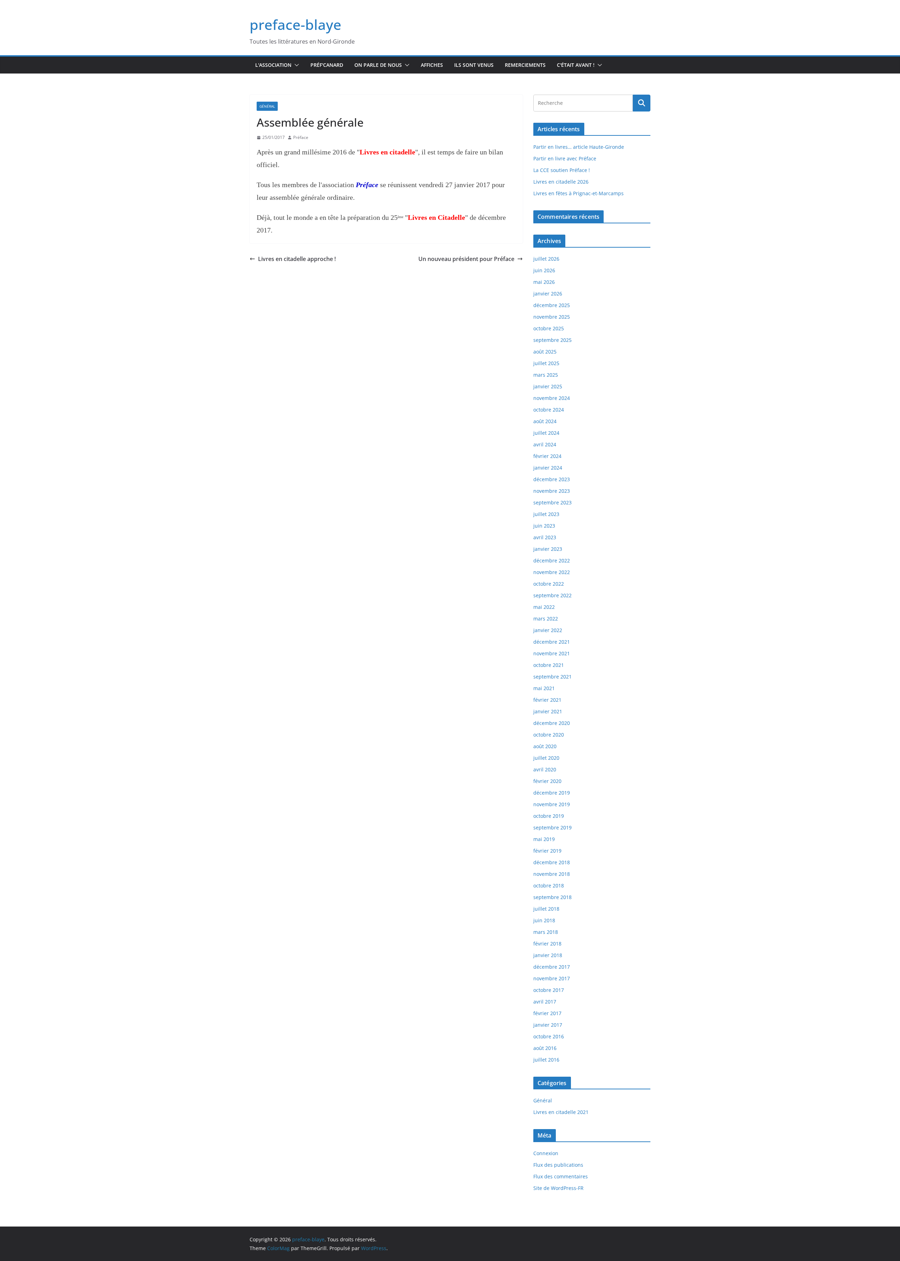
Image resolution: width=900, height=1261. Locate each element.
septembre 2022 (552, 595)
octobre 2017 (548, 990)
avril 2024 (544, 444)
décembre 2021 (551, 641)
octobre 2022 (548, 583)
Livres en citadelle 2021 (561, 1112)
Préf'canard (326, 65)
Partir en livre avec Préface (564, 158)
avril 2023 (544, 537)
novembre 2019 (551, 804)
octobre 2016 (548, 1036)
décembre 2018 (551, 862)
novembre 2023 (551, 491)
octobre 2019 (548, 816)
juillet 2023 (546, 514)
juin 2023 (544, 525)
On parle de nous (378, 65)
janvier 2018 (547, 955)
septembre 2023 (552, 502)
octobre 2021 (548, 665)
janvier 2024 (547, 467)
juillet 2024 (546, 432)
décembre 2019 (551, 792)
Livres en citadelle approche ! (297, 259)
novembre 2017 (551, 978)
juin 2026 (544, 270)
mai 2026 (544, 282)
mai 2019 (544, 839)
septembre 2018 (552, 897)
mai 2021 (544, 688)
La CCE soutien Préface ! (561, 170)
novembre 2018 (551, 874)
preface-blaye (295, 24)
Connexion (545, 1153)
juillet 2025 (546, 363)
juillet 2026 (546, 258)
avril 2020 (544, 769)
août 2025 (545, 351)
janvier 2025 (547, 386)
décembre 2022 (551, 560)
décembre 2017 (551, 966)
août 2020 (545, 746)
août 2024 (545, 421)
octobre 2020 (548, 734)
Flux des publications (558, 1164)
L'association (273, 65)
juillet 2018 (546, 908)
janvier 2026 (547, 293)
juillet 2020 (546, 757)
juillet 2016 (546, 1059)
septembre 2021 (552, 676)
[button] (295, 65)
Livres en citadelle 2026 (561, 181)
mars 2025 (545, 374)
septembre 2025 (552, 340)
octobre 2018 (548, 885)
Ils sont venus (474, 65)
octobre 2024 (548, 409)
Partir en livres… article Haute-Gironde (578, 147)
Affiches (432, 65)
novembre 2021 (551, 653)
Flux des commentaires (560, 1176)
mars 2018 (545, 932)
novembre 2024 (551, 398)
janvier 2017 (547, 1024)
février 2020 (547, 781)
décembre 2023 (551, 479)
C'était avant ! (575, 65)
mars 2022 (545, 618)
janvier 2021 (547, 711)
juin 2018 (544, 920)
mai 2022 (544, 607)
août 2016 (545, 1048)
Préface (300, 137)
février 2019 (547, 850)
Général (267, 106)
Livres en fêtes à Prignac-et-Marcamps (578, 193)
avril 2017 (544, 1001)
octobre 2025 (548, 328)
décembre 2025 (551, 305)
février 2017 (547, 1013)
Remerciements (525, 65)
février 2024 (547, 456)
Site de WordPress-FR (558, 1188)
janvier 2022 (547, 630)
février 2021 (547, 699)
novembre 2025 (551, 316)
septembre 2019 (552, 827)
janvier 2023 (547, 549)
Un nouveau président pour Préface (466, 259)
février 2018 (547, 943)
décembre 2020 (551, 723)
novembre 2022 (551, 572)
